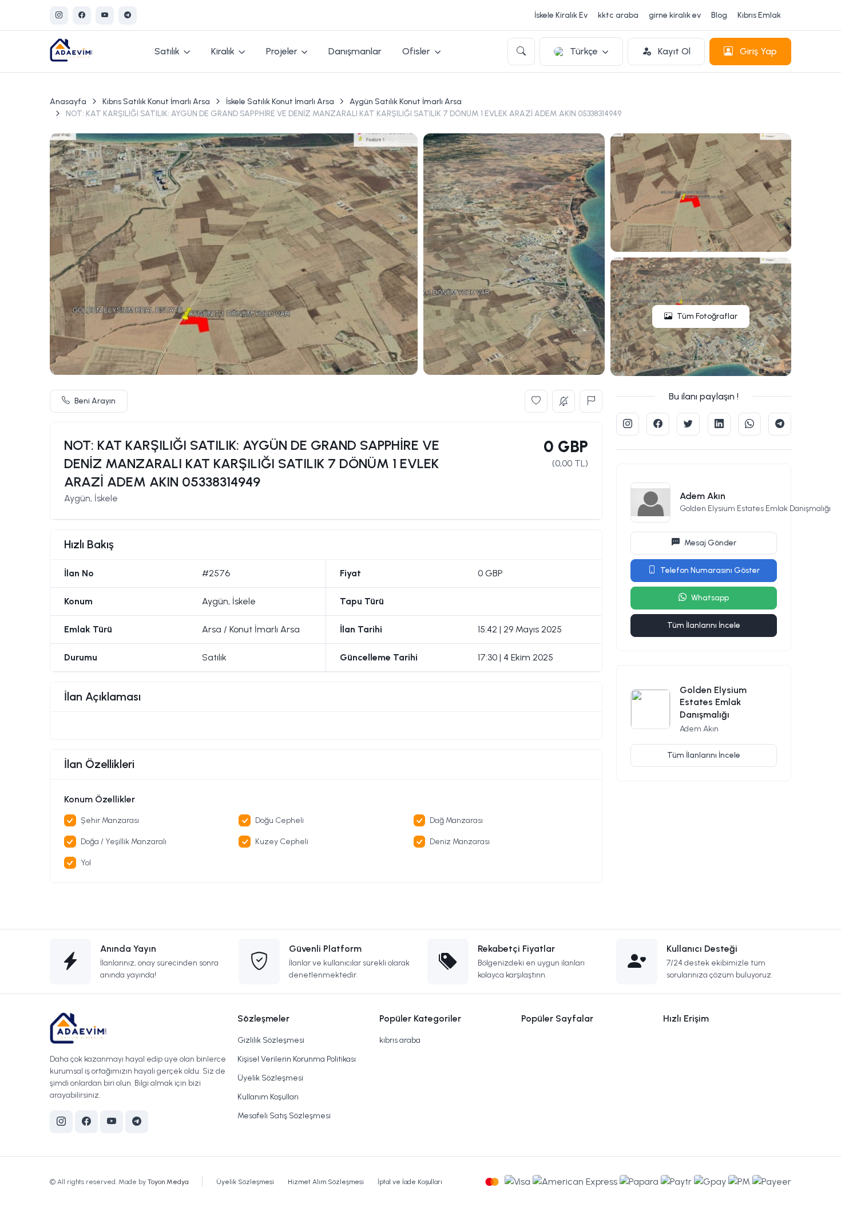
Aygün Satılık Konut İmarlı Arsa (406, 101)
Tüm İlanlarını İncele (703, 625)
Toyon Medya (168, 1182)
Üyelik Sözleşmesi (270, 1078)
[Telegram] (127, 15)
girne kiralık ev (675, 15)
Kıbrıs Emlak (759, 15)
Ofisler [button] (416, 51)
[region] (326, 725)
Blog (719, 15)
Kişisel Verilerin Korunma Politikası (296, 1059)
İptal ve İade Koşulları (410, 1182)
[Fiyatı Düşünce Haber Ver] (563, 401)
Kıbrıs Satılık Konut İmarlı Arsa (156, 101)
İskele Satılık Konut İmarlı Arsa (280, 101)
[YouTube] (105, 15)
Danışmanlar (355, 51)
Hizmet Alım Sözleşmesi (326, 1182)
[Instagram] (59, 15)
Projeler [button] (281, 51)
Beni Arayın (95, 401)
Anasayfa (68, 101)
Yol (86, 863)
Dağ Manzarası (456, 820)
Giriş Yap (757, 51)
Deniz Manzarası (460, 841)
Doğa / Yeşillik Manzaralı (123, 841)
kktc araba (618, 15)
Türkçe (584, 51)
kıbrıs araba (399, 1040)
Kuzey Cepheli (281, 841)
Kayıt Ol (673, 51)
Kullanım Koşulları (268, 1097)
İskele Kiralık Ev (561, 15)
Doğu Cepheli (279, 820)
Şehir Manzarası (110, 820)
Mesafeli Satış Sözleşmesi (284, 1116)
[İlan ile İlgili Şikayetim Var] (591, 401)
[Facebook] (82, 15)
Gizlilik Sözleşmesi (270, 1040)
